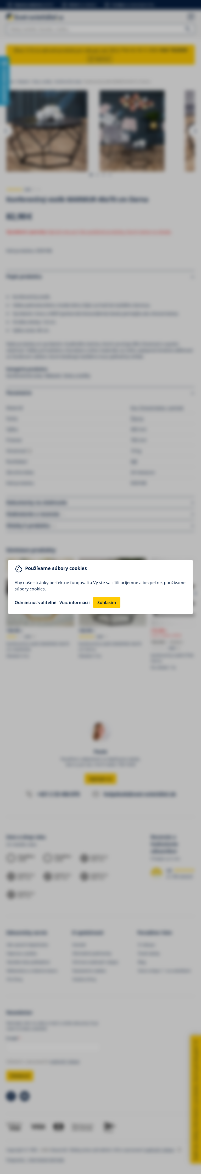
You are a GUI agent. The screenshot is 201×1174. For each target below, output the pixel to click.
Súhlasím (106, 602)
